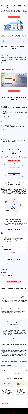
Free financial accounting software (14, 90)
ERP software (9, 189)
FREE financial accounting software (14, 16)
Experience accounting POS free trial (14, 373)
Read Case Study (4, 403)
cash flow (8, 190)
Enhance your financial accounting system (14, 281)
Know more (13, 252)
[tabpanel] (14, 330)
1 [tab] (13, 338)
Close (14, 412)
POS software (13, 193)
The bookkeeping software (5, 62)
